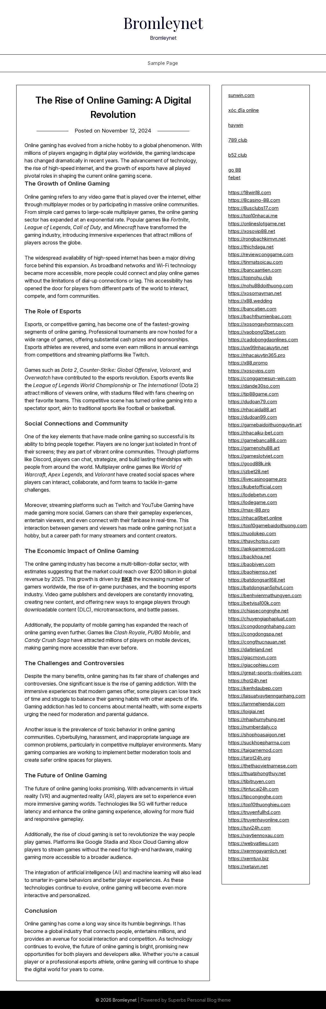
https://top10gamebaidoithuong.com (267, 525)
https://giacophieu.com (253, 665)
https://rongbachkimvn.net (257, 239)
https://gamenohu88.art (254, 448)
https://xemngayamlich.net (257, 851)
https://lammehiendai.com (256, 704)
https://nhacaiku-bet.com (255, 433)
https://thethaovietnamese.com (262, 766)
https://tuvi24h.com (249, 828)
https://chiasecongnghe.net (258, 611)
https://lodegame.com (252, 502)
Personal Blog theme (209, 1000)
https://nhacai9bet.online (255, 518)
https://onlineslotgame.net (256, 224)
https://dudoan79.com (252, 402)
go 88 (234, 170)
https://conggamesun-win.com (262, 378)
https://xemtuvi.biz (248, 859)
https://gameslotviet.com (255, 456)
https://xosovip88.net (251, 231)
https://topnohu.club (250, 278)
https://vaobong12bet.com (257, 332)
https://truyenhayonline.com (258, 820)
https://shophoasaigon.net (256, 735)
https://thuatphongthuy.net (257, 773)
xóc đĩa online (243, 110)
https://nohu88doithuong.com (260, 286)
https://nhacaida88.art (252, 409)
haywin (235, 125)
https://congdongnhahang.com (261, 626)
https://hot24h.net (247, 681)
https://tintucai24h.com (253, 789)
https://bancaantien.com (254, 270)
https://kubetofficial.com (255, 487)
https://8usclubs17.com (253, 208)
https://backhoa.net (249, 557)
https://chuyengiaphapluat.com (262, 619)
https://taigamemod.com (255, 750)
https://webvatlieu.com (253, 843)
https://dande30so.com (254, 386)
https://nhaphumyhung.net (256, 719)
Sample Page (163, 63)
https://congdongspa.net (255, 634)
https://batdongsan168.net (256, 580)
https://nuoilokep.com (252, 533)
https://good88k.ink (249, 463)
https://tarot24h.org (249, 758)
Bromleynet (163, 22)
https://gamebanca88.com (257, 440)
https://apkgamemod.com (256, 549)
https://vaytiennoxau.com (256, 835)
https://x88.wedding (250, 301)
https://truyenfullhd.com (254, 812)
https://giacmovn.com (252, 657)
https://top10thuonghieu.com (259, 804)
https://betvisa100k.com (254, 603)
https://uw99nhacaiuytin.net (258, 347)
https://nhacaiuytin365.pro (256, 355)
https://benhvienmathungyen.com (264, 595)
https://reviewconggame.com (260, 254)
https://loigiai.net (246, 711)
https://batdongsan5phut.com (260, 587)
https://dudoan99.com (252, 417)
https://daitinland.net (250, 649)
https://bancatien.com (252, 309)
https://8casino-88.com (254, 200)
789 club (237, 140)
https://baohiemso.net (252, 572)
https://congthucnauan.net (257, 642)
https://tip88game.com (253, 394)
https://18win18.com (249, 192)
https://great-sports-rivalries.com (264, 673)
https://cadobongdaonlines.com (263, 340)
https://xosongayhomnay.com (260, 324)
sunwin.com (241, 95)
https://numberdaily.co (252, 727)
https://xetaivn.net (248, 866)
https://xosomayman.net (254, 293)
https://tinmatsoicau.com (255, 262)
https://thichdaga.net (250, 247)
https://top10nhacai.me (253, 216)
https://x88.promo (248, 363)
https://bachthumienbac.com (259, 316)
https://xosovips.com (251, 371)
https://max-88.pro (249, 510)
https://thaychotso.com (254, 541)
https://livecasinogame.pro (257, 479)
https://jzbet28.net (248, 471)
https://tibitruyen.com (251, 781)
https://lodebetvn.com (252, 495)
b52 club (237, 155)
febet (234, 177)
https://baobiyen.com (251, 564)
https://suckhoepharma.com (259, 743)
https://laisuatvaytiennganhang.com (266, 696)
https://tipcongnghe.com (255, 797)
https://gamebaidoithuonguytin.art (264, 425)
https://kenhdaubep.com (255, 688)
